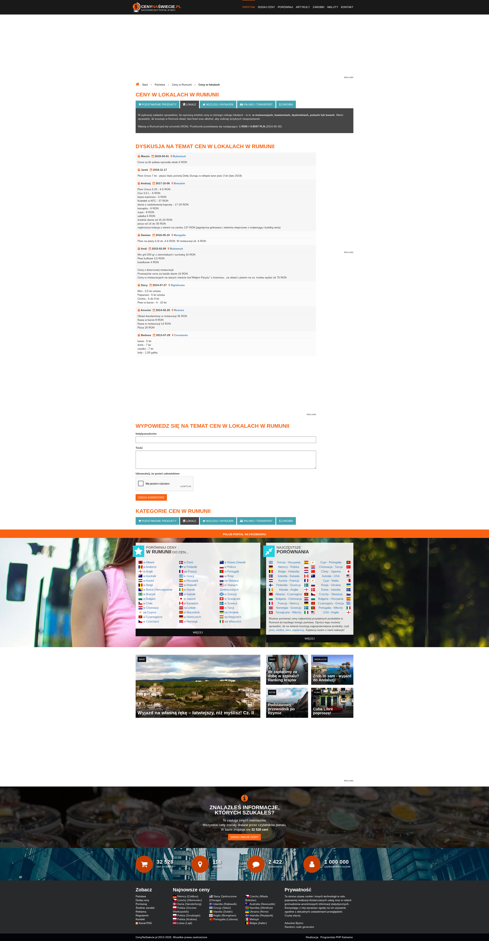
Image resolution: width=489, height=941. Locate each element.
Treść (139, 447)
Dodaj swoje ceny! (244, 837)
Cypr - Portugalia (330, 562)
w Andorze (149, 566)
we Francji (190, 571)
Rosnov (179, 310)
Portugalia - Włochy (331, 607)
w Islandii (189, 594)
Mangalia (180, 235)
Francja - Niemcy (288, 603)
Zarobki (318, 7)
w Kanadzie (191, 603)
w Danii (188, 562)
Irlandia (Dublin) (223, 911)
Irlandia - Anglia (288, 589)
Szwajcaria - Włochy (288, 612)
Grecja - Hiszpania (288, 562)
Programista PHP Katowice (336, 937)
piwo (271, 629)
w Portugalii (231, 571)
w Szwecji (230, 603)
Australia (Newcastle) (262, 903)
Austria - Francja (288, 580)
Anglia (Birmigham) (224, 915)
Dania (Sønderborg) (189, 903)
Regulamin (142, 915)
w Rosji (229, 576)
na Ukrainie (231, 612)
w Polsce (230, 566)
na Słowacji (231, 580)
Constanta (181, 335)
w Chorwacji (151, 607)
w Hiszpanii (191, 580)
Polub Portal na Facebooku (244, 534)
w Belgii (148, 585)
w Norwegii (191, 621)
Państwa (248, 7)
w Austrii (148, 580)
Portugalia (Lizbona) (225, 919)
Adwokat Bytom (294, 923)
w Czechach (151, 621)
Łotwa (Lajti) (184, 923)
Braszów (179, 183)
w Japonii (189, 598)
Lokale (190, 104)
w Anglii (148, 571)
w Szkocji (230, 594)
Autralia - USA (331, 576)
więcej (198, 632)
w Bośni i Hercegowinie (157, 589)
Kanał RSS (145, 923)
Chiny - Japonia (331, 571)
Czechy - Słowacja (330, 594)
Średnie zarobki (145, 907)
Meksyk (254, 919)
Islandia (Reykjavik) (261, 915)
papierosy (298, 629)
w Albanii (148, 562)
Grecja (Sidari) (222, 907)
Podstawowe (158, 104)
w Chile (147, 603)
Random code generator (299, 926)
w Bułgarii (149, 598)
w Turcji (229, 607)
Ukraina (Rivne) (259, 911)
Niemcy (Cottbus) (187, 896)
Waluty (332, 7)
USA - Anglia (331, 612)
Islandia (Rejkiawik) (225, 903)
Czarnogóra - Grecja (331, 603)
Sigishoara (178, 285)
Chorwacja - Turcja (330, 566)
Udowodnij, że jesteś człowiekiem (157, 473)
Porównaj (285, 7)
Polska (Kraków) (187, 919)
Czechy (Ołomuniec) (189, 900)
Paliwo (258, 104)
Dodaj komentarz (151, 497)
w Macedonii (191, 612)
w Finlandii (190, 566)
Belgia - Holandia (288, 571)
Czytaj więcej (292, 915)
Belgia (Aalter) (258, 923)
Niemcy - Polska (288, 566)
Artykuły (303, 7)
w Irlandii (189, 589)
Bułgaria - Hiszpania (330, 598)
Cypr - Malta (330, 580)
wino (288, 629)
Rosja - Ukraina (331, 585)
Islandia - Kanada (288, 576)
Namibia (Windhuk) (261, 907)
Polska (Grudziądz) (188, 915)
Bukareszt (179, 156)
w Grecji (189, 576)
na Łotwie (190, 607)
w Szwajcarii (232, 598)
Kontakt (347, 7)
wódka (280, 629)
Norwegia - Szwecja (288, 607)
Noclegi (219, 104)
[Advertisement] (244, 49)
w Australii (149, 576)
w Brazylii (149, 594)
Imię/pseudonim (146, 433)
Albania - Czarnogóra (288, 594)
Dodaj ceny (266, 7)
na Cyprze (149, 612)
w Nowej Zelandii (234, 562)
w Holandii (190, 585)
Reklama (141, 911)
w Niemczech (192, 616)
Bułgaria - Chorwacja (289, 598)
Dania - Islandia (330, 589)
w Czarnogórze (152, 616)
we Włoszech (232, 621)
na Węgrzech (232, 616)
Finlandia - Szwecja (288, 585)
